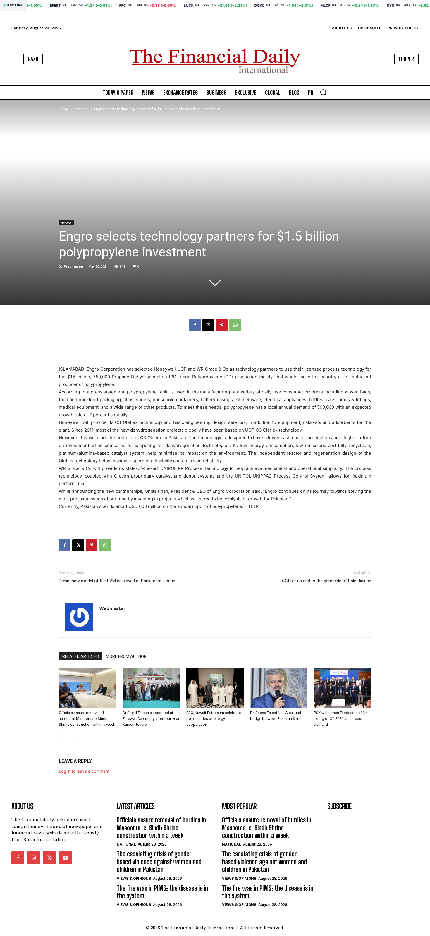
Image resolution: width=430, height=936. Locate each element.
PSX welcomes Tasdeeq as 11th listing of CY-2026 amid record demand (341, 719)
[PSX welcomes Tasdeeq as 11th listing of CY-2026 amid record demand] (342, 688)
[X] (208, 325)
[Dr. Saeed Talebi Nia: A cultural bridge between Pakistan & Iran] (278, 688)
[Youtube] (65, 857)
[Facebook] (195, 325)
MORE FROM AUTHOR (126, 656)
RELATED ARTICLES (80, 656)
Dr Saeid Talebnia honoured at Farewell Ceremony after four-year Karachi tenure (151, 719)
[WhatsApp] (235, 325)
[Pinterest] (222, 325)
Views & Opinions (134, 878)
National (82, 109)
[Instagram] (33, 857)
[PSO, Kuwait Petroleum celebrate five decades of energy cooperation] (215, 688)
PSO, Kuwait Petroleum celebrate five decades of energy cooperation (213, 719)
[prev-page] (62, 736)
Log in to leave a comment (84, 771)
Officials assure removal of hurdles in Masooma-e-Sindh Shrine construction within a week (87, 719)
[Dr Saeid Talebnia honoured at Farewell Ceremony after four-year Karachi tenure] (151, 688)
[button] (323, 92)
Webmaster (74, 266)
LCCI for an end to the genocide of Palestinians (325, 580)
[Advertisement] (215, 350)
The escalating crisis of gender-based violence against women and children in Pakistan (159, 861)
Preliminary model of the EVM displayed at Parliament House (117, 580)
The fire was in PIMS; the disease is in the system (162, 892)
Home (64, 109)
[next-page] (71, 736)
